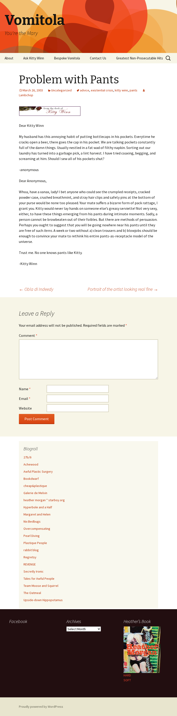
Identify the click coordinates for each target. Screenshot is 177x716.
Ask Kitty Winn (33, 58)
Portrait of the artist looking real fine (123, 289)
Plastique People (35, 543)
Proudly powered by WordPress (41, 706)
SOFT (127, 680)
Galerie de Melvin (35, 493)
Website (25, 408)
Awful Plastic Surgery (38, 471)
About (9, 58)
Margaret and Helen (37, 514)
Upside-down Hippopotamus (43, 600)
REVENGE (30, 564)
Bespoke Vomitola (67, 58)
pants (133, 90)
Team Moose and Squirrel (41, 586)
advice (84, 90)
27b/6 (27, 457)
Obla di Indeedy (36, 289)
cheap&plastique (35, 486)
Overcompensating (37, 529)
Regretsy (30, 557)
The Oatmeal (32, 593)
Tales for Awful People (39, 578)
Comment (28, 335)
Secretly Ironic (34, 571)
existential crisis (102, 90)
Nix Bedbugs (32, 521)
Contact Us (98, 58)
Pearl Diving (32, 536)
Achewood (31, 464)
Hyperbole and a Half (38, 507)
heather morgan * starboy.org (44, 500)
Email (24, 398)
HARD (127, 675)
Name (25, 389)
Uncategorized (61, 90)
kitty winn (121, 90)
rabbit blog (31, 550)
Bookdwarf (31, 479)
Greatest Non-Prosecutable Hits (139, 58)
